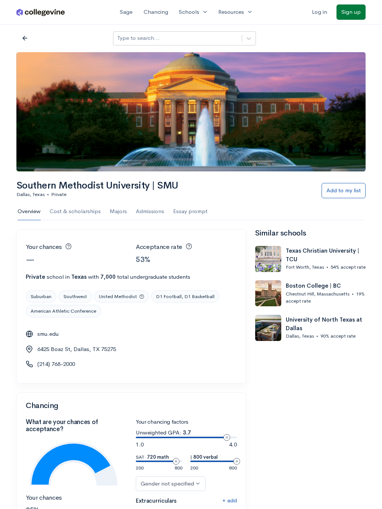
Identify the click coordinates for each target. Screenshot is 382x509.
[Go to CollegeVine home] (40, 12)
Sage (126, 11)
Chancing (156, 11)
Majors (118, 211)
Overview (29, 211)
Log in (319, 11)
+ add (229, 500)
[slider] (226, 437)
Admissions (150, 211)
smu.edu (48, 333)
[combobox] (118, 38)
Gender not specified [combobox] (167, 483)
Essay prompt (190, 211)
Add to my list (343, 190)
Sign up (351, 11)
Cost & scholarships (75, 211)
